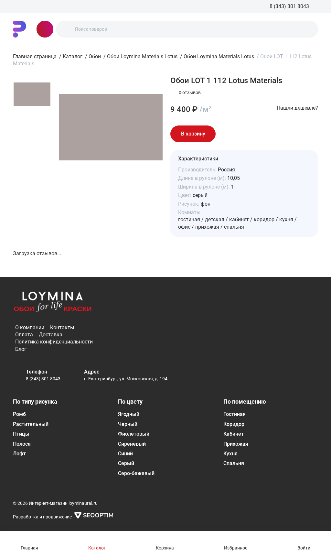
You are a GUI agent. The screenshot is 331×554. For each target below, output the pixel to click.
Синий (125, 454)
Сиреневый (132, 444)
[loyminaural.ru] (19, 29)
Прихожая (235, 444)
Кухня (230, 454)
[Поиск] (66, 29)
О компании (29, 327)
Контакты (62, 327)
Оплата (24, 334)
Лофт (19, 454)
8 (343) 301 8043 (43, 378)
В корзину (193, 134)
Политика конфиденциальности (54, 342)
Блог (21, 349)
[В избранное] (227, 133)
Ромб (19, 414)
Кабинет (233, 434)
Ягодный (128, 414)
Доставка (50, 334)
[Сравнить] (245, 133)
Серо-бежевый (136, 473)
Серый (126, 463)
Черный (127, 424)
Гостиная (234, 414)
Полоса (22, 444)
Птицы (21, 434)
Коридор (233, 424)
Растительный (30, 424)
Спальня (233, 463)
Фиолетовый (133, 434)
